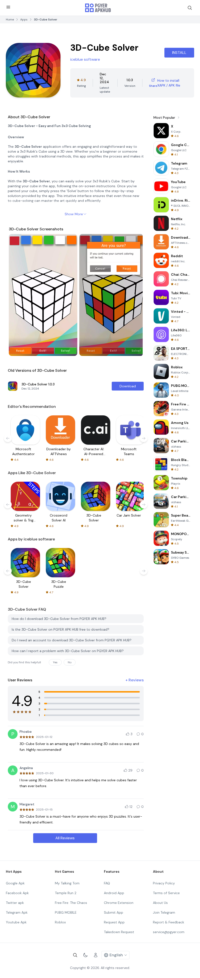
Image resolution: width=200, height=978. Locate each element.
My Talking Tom (67, 883)
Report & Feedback (168, 922)
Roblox (60, 922)
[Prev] (17, 295)
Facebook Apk (17, 893)
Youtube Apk (16, 922)
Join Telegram (164, 912)
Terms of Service (166, 893)
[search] (189, 7)
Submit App (113, 912)
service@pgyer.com (168, 932)
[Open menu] (8, 7)
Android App (114, 893)
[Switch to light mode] (85, 955)
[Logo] (98, 8)
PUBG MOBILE (66, 912)
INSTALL (179, 52)
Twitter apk (15, 902)
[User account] (95, 955)
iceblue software (85, 59)
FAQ (107, 883)
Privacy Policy (164, 883)
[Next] (134, 295)
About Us (160, 902)
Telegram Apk (17, 912)
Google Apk (15, 883)
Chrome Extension (118, 902)
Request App (114, 922)
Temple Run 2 (65, 893)
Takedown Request (119, 932)
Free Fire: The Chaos (71, 902)
